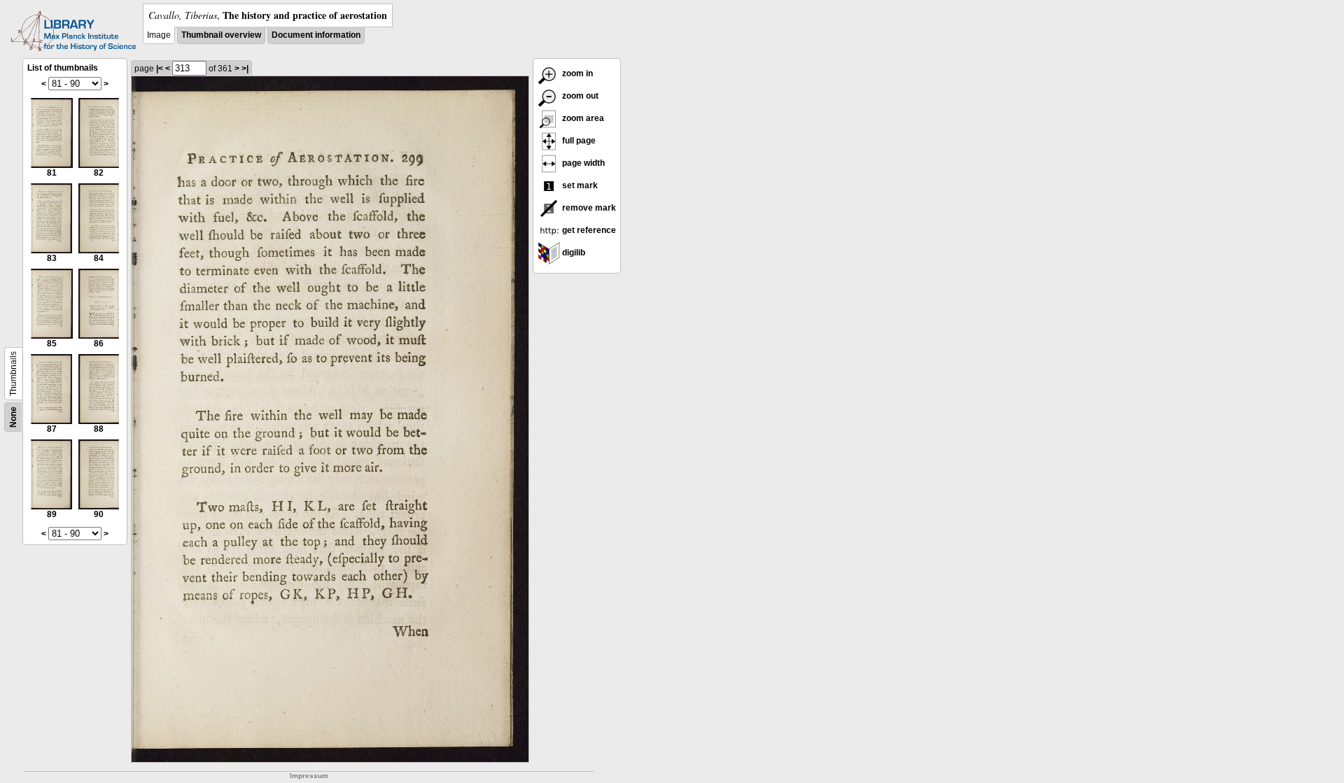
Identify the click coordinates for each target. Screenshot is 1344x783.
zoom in (576, 73)
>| (244, 68)
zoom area (582, 118)
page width (582, 163)
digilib (572, 253)
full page (578, 141)
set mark (579, 185)
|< (159, 68)
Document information (316, 35)
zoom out (579, 96)
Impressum (309, 776)
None (13, 417)
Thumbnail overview (221, 35)
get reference (588, 230)
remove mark (588, 208)
